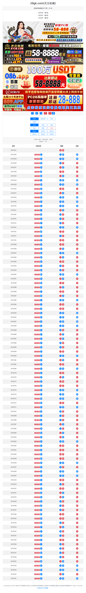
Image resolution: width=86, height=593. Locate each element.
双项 (51, 125)
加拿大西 (43, 118)
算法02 (43, 131)
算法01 (34, 131)
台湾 (51, 118)
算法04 (34, 134)
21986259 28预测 (42, 588)
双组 (43, 128)
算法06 (52, 134)
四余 (34, 128)
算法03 (52, 131)
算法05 (43, 134)
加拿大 (34, 118)
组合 (34, 125)
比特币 (34, 122)
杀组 (43, 125)
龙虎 (51, 128)
